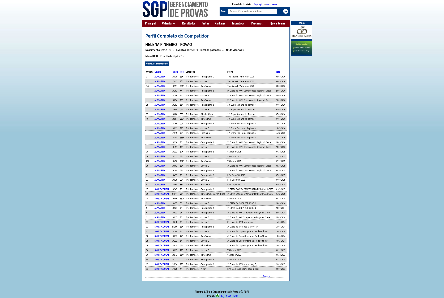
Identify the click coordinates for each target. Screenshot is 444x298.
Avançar (267, 276)
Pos (181, 71)
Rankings (220, 23)
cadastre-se (271, 4)
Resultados (188, 23)
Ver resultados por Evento (157, 63)
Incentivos (238, 23)
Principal (150, 23)
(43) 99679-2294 (229, 296)
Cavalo (158, 71)
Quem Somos (277, 23)
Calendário (168, 23)
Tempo (175, 71)
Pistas (205, 23)
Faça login (258, 4)
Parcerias (257, 23)
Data (278, 71)
